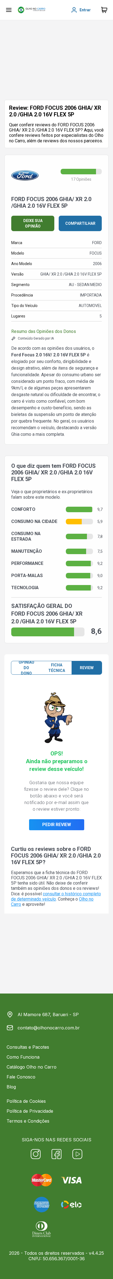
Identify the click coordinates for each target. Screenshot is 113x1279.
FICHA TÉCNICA (56, 668)
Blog (11, 1087)
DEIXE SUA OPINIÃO (33, 223)
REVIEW (87, 668)
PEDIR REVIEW (56, 824)
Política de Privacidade (30, 1111)
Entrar (85, 10)
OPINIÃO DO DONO (26, 667)
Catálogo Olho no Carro (31, 1067)
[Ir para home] (31, 10)
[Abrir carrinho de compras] (104, 9)
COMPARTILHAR (80, 223)
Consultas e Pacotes (28, 1047)
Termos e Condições (28, 1121)
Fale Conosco (21, 1077)
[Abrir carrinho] (8, 9)
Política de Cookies (26, 1101)
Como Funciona (23, 1057)
